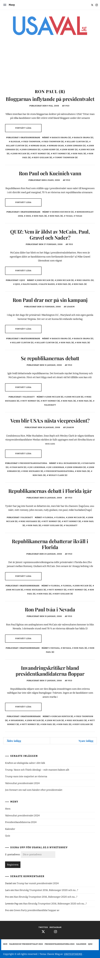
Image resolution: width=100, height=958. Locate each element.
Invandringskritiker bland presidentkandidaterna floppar (50, 670)
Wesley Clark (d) (58, 475)
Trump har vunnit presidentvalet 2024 (38, 883)
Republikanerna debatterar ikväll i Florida (50, 544)
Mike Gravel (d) (85, 280)
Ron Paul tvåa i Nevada (50, 609)
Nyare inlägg (86, 740)
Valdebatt (29, 397)
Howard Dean (38, 146)
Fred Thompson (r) (53, 141)
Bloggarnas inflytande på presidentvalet (50, 99)
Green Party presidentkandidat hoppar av (36, 910)
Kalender (10, 829)
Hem (7, 808)
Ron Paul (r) (79, 154)
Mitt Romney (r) (41, 154)
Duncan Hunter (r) (62, 716)
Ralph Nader (30, 284)
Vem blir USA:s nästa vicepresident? (50, 420)
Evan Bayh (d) (18, 467)
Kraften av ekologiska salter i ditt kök (25, 763)
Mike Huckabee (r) (33, 471)
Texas (69, 216)
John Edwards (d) (76, 146)
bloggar (15, 141)
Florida (48, 517)
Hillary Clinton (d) (77, 141)
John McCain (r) (20, 154)
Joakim (71, 307)
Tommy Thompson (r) (66, 157)
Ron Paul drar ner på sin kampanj (50, 300)
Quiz (22, 280)
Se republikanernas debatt (50, 358)
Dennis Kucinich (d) (63, 212)
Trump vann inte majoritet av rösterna (26, 776)
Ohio (28, 216)
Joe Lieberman (37, 467)
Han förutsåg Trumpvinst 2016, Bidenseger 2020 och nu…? (46, 890)
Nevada (55, 648)
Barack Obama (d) (61, 137)
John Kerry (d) (51, 149)
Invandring (17, 720)
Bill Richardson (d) (69, 463)
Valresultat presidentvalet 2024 (22, 783)
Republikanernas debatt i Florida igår (50, 490)
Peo (67, 106)
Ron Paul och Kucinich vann (50, 173)
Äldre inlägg (14, 740)
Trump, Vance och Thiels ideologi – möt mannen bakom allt (37, 769)
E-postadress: (13, 854)
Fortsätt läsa (23, 128)
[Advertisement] (50, 64)
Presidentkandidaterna (33, 463)
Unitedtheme (73, 954)
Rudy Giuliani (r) (43, 157)
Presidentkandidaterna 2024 (21, 822)
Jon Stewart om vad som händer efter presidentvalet (33, 789)
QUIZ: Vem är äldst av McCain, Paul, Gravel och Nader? (50, 234)
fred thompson (31, 141)
